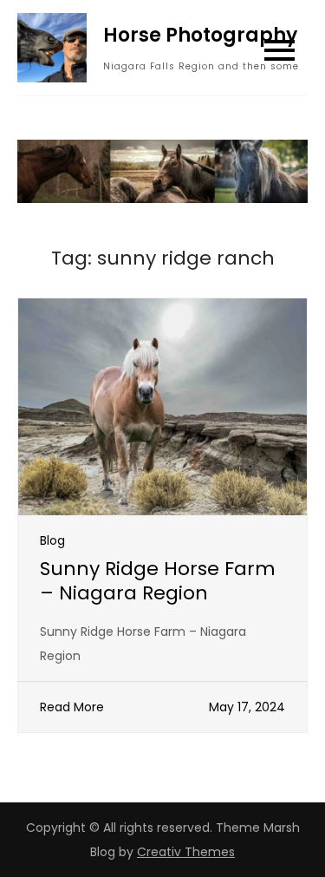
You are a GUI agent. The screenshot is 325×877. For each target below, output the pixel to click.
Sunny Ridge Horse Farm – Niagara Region (158, 581)
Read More (72, 707)
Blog (52, 540)
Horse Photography (200, 35)
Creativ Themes (186, 852)
